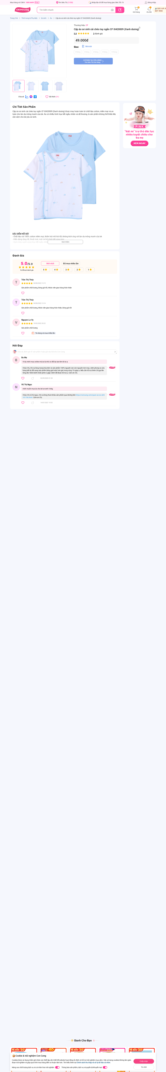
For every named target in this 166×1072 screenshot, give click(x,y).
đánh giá (88, 34)
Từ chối (144, 1067)
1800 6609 (30, 2)
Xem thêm (65, 242)
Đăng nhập (152, 2)
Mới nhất (50, 263)
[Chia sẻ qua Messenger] (31, 97)
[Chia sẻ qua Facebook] (35, 97)
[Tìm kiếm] (119, 10)
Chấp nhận (144, 1061)
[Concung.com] (22, 10)
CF (87, 25)
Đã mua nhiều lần (71, 263)
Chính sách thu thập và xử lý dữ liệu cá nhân (93, 1062)
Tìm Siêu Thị (65, 2)
